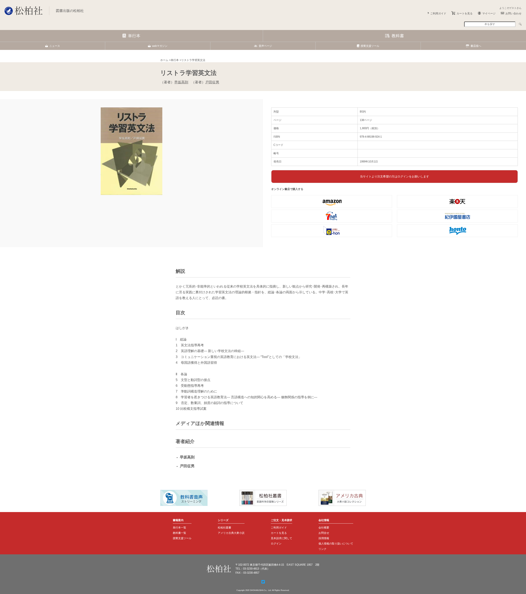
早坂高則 (181, 82)
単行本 (134, 35)
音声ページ (265, 45)
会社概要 (323, 527)
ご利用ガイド (438, 13)
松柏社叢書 (224, 527)
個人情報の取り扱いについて (335, 543)
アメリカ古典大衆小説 (231, 532)
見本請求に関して (281, 538)
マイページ (489, 13)
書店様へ (476, 45)
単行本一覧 (179, 527)
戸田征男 (212, 82)
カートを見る (465, 13)
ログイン (276, 543)
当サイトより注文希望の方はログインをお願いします (394, 176)
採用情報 (323, 538)
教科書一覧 (179, 532)
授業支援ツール (370, 45)
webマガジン (159, 45)
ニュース (54, 45)
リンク (322, 548)
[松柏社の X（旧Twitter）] (263, 582)
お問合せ (323, 532)
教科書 (398, 35)
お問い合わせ (513, 13)
